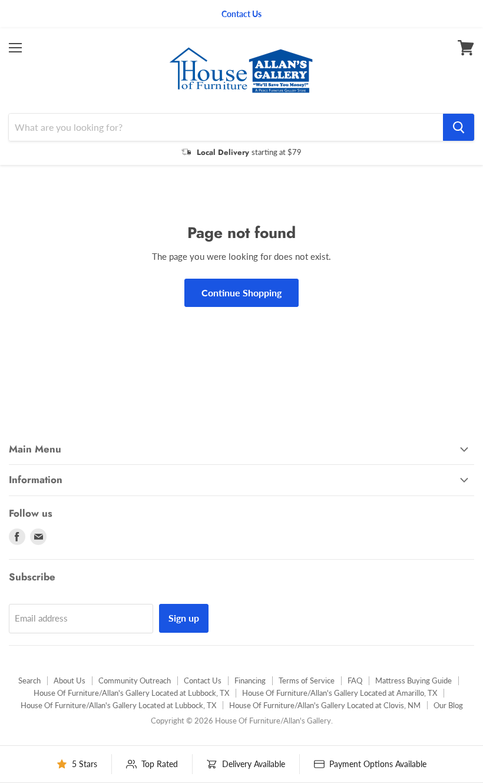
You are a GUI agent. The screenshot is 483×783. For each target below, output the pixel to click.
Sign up (183, 617)
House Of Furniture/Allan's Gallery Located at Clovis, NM (325, 705)
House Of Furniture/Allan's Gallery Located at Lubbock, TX (131, 693)
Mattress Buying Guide (413, 680)
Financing (250, 680)
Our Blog (448, 705)
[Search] (458, 127)
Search (29, 680)
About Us (69, 680)
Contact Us (202, 680)
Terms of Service (307, 680)
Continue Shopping (241, 292)
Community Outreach (134, 680)
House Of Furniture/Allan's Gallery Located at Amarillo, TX (339, 693)
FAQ (355, 680)
